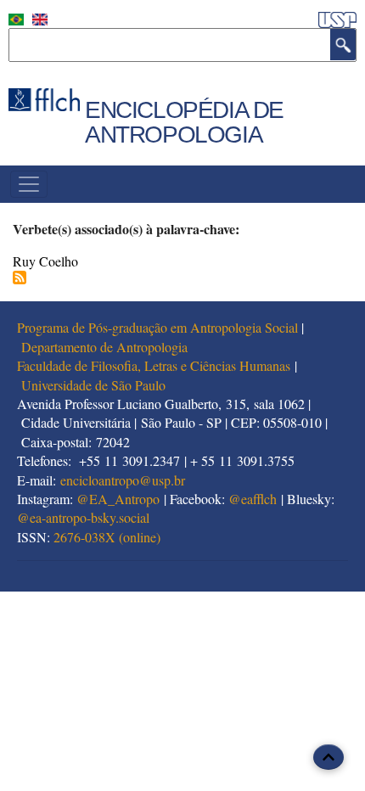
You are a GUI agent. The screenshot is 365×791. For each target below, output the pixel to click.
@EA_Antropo (118, 499)
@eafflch (252, 499)
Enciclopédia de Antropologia (184, 122)
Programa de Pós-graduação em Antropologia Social (157, 327)
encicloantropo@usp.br (122, 480)
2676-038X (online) (106, 537)
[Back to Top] (328, 757)
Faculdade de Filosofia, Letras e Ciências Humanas (153, 365)
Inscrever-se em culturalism (19, 277)
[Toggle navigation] (29, 184)
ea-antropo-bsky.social (89, 517)
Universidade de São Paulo (93, 385)
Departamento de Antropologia (104, 347)
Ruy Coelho (45, 261)
